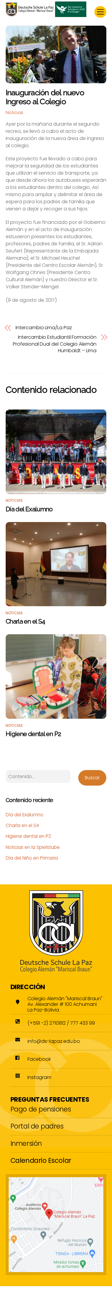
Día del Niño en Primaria (32, 858)
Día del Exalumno (29, 509)
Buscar (92, 778)
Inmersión (26, 1143)
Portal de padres (37, 1126)
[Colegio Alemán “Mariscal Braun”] (46, 14)
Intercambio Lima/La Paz (44, 327)
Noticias (14, 113)
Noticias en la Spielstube (33, 847)
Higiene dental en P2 (33, 734)
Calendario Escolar (40, 1160)
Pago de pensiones (40, 1109)
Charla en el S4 (25, 621)
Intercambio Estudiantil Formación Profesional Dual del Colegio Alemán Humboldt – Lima (54, 344)
